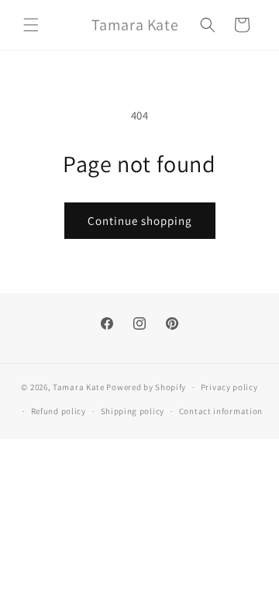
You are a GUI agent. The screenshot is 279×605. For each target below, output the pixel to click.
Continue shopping (140, 220)
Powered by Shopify (146, 387)
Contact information (221, 411)
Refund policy (58, 411)
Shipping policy (133, 411)
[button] (31, 25)
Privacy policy (229, 387)
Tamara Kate (79, 387)
